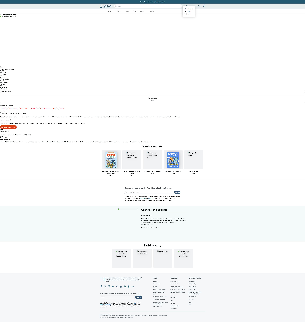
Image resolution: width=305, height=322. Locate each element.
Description (3, 111)
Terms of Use (191, 281)
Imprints (142, 11)
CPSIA (190, 302)
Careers (172, 295)
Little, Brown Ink (4, 79)
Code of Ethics (192, 289)
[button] (152, 67)
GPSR (190, 305)
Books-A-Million (24, 109)
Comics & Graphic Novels (17, 134)
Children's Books (4, 131)
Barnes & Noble (13, 109)
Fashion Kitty (3, 138)
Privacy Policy (192, 284)
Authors (118, 11)
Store (134, 11)
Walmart (62, 109)
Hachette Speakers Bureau (177, 292)
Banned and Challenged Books (158, 293)
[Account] (199, 6)
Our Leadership (156, 284)
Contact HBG (173, 297)
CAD (189, 14)
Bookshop (33, 109)
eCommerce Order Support (177, 289)
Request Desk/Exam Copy (8, 127)
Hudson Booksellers (45, 109)
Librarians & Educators (176, 286)
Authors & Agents (175, 281)
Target (54, 109)
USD (189, 11)
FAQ (171, 300)
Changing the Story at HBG (159, 296)
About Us (151, 11)
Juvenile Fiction (4, 134)
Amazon (3, 109)
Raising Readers (174, 306)
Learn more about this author (150, 228)
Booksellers (173, 308)
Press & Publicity (156, 306)
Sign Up (177, 192)
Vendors (172, 303)
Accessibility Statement (158, 299)
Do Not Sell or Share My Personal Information (194, 293)
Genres (109, 11)
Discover (126, 11)
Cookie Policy (192, 286)
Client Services (174, 284)
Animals (28, 134)
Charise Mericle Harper (8, 69)
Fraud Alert (191, 299)
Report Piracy (192, 296)
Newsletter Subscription (158, 289)
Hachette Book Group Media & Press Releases (160, 303)
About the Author (5, 139)
